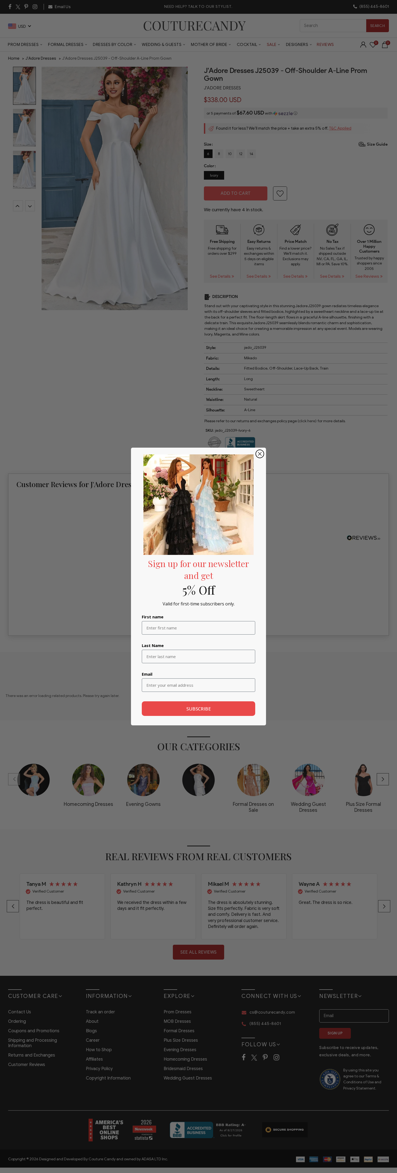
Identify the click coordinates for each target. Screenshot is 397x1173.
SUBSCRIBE (198, 709)
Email (147, 674)
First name (152, 616)
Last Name (153, 645)
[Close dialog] (260, 454)
